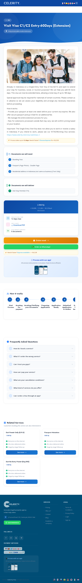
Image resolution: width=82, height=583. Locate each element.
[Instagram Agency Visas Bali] (11, 538)
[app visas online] (41, 270)
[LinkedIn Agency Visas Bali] (16, 538)
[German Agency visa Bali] (68, 579)
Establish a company (49, 522)
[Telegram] (21, 538)
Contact (48, 514)
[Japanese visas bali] (70, 3)
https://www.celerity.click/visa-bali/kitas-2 (23, 135)
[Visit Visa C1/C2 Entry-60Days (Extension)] (41, 67)
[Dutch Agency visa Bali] (78, 579)
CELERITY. (12, 3)
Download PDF (19, 225)
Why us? (48, 511)
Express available (23, 252)
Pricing (47, 507)
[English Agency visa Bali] (54, 579)
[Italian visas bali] (72, 3)
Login (67, 517)
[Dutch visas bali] (74, 3)
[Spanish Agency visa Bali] (64, 579)
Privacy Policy (69, 513)
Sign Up (67, 520)
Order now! (41, 240)
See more (20, 452)
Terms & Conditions (68, 508)
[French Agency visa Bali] (57, 579)
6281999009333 (13, 523)
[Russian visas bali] (65, 3)
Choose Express (45, 140)
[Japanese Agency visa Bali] (71, 579)
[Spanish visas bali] (66, 3)
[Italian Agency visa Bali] (74, 579)
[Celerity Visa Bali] (12, 505)
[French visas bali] (63, 3)
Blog (46, 518)
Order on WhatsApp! (42, 247)
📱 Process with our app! (14, 558)
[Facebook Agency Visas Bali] (6, 538)
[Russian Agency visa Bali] (61, 579)
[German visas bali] (68, 3)
